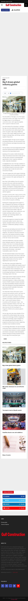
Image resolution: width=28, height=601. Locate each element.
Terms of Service (5, 524)
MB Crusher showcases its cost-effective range (13, 387)
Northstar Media (14, 599)
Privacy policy (4, 522)
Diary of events (7, 455)
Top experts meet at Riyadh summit (12, 410)
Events (4, 79)
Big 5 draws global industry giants (12, 365)
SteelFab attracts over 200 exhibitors (13, 432)
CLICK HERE (15, 572)
